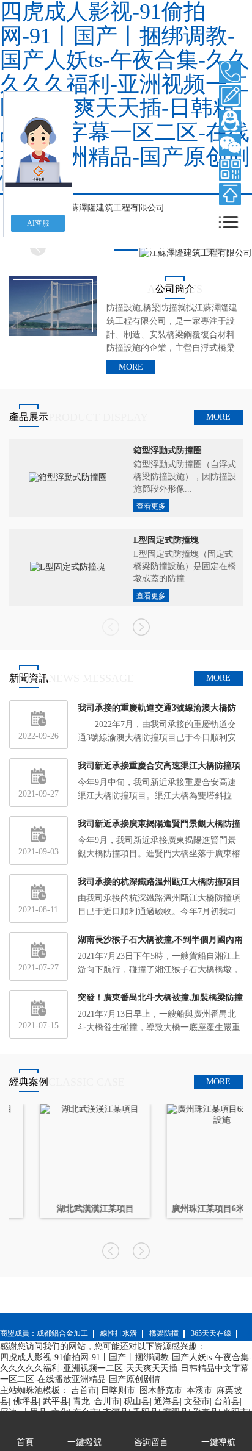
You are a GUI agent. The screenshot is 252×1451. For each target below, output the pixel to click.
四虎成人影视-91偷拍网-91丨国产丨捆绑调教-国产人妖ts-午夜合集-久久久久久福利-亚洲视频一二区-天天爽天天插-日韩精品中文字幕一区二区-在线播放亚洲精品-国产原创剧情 (126, 1368)
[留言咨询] (230, 96)
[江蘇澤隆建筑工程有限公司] (108, 207)
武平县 (56, 1401)
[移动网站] (230, 170)
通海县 (167, 1401)
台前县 (227, 1401)
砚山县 (137, 1401)
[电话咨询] (230, 72)
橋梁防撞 (164, 1333)
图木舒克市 (160, 1390)
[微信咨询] (230, 145)
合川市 (107, 1401)
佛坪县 (26, 1401)
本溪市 (199, 1390)
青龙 (81, 1401)
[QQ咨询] (230, 121)
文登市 (197, 1401)
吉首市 (84, 1390)
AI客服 (38, 223)
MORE (131, 366)
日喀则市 (118, 1390)
